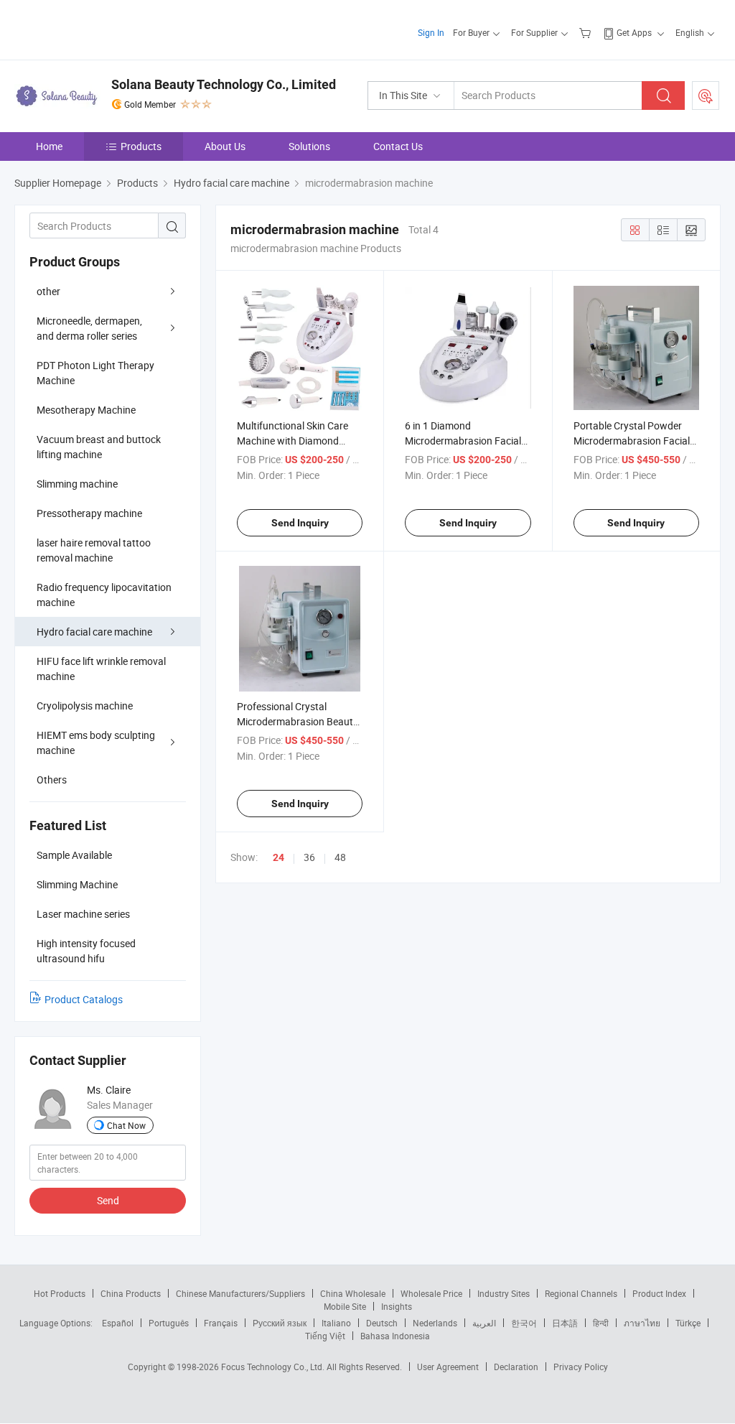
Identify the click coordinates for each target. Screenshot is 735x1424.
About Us (225, 146)
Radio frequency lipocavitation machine (104, 594)
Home (49, 146)
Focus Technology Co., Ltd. (274, 1366)
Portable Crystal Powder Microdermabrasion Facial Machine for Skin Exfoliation (635, 440)
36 (309, 857)
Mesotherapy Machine (86, 410)
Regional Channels (581, 1293)
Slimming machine (77, 483)
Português (169, 1322)
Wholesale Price (431, 1293)
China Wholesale (352, 1293)
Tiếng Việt (325, 1335)
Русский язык (279, 1322)
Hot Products (59, 1293)
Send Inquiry (300, 523)
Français (221, 1322)
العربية (484, 1322)
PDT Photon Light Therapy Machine (95, 372)
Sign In (431, 32)
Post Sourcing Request (705, 95)
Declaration (516, 1366)
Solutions (309, 146)
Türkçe (688, 1322)
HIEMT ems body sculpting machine (96, 742)
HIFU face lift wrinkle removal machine (101, 668)
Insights (396, 1306)
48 (340, 857)
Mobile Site (345, 1306)
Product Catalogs (84, 999)
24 (278, 857)
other (48, 291)
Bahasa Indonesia (395, 1335)
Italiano (336, 1322)
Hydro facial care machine (94, 631)
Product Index (659, 1293)
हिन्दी (601, 1322)
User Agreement (448, 1366)
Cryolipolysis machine (85, 705)
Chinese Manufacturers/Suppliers (240, 1293)
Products (141, 146)
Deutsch (382, 1322)
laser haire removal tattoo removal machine (94, 550)
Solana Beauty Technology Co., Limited (223, 84)
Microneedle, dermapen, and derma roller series (89, 328)
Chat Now (126, 1125)
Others (52, 779)
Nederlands (435, 1322)
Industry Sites (503, 1293)
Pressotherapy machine (89, 513)
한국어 (524, 1322)
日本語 (565, 1322)
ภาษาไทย (642, 1322)
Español (118, 1322)
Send (108, 1200)
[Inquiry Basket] (586, 32)
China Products (130, 1293)
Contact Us (398, 146)
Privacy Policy (580, 1366)
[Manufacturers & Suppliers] (106, 28)
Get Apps (634, 32)
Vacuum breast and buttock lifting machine (99, 446)
